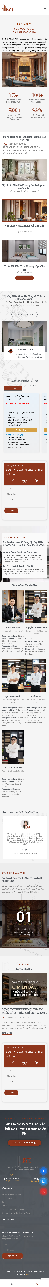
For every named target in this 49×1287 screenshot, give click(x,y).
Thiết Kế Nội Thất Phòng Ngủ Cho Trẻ (24, 268)
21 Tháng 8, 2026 (11, 1017)
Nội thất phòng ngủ (31, 191)
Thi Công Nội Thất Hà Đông (13, 1209)
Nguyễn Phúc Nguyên (36, 627)
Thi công (22, 330)
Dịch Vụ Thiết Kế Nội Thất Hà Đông (16, 1213)
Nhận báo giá (12, 1256)
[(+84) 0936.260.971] (11, 1175)
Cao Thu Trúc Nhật (13, 767)
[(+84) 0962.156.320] (37, 1174)
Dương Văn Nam (13, 627)
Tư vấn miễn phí (21, 430)
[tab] (13, 388)
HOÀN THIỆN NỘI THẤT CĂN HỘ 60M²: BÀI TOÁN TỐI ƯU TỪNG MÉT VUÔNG (23, 1012)
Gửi (10, 510)
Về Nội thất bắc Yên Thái (12, 1195)
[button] (20, 945)
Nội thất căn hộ (16, 191)
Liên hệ (4, 1206)
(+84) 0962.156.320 (37, 1179)
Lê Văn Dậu (35, 696)
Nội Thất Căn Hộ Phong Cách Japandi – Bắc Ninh (24, 186)
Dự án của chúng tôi (10, 1198)
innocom (29, 1274)
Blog (3, 1202)
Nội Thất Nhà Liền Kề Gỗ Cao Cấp (24, 225)
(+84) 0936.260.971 (11, 1179)
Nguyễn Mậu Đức (13, 696)
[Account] (37, 1284)
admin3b (26, 1017)
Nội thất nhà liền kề (24, 232)
